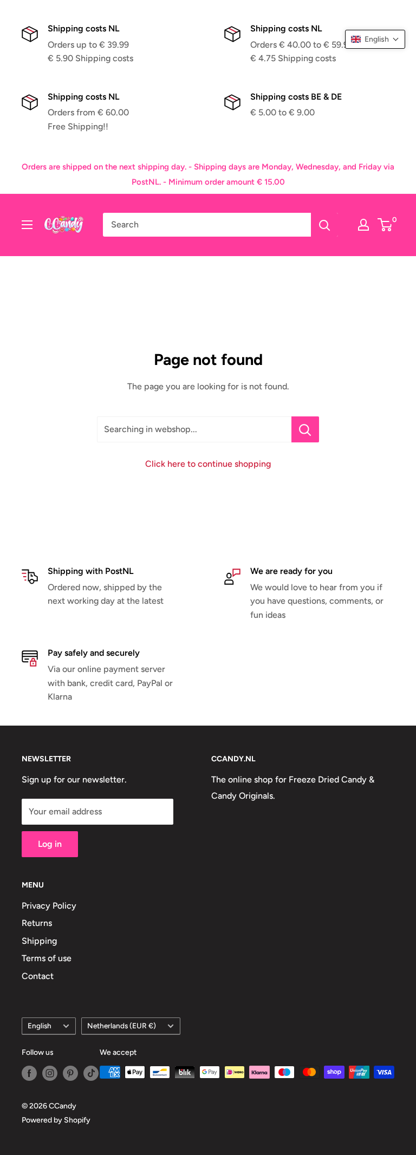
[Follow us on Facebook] (29, 1073)
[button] (375, 39)
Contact (38, 976)
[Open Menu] (27, 224)
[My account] (363, 225)
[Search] (324, 225)
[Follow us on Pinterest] (70, 1073)
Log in (50, 844)
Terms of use (47, 958)
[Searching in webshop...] (305, 429)
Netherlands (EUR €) (121, 1025)
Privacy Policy (49, 905)
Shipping (39, 941)
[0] (385, 224)
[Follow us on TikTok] (91, 1073)
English (39, 1025)
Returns (37, 923)
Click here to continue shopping (208, 464)
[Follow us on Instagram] (49, 1073)
